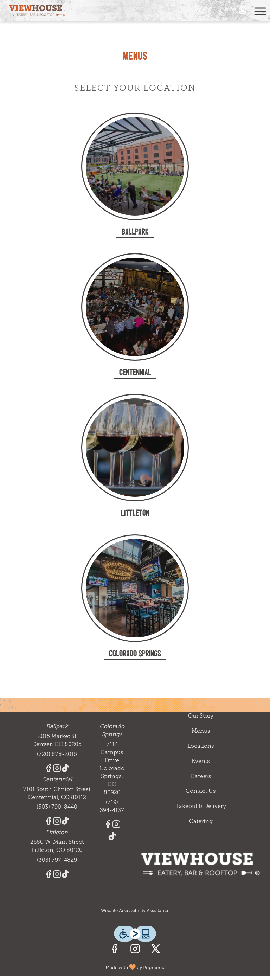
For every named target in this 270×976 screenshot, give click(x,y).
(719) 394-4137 (112, 806)
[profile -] (242, 10)
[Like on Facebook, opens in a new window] (114, 950)
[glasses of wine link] (135, 447)
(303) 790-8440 (57, 806)
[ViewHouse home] (37, 11)
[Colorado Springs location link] (135, 587)
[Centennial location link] (135, 306)
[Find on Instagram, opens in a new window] (135, 950)
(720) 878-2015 (57, 754)
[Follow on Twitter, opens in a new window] (155, 950)
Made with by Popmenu (85, 966)
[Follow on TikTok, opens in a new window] (65, 769)
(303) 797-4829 (57, 859)
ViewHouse (200, 864)
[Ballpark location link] (135, 165)
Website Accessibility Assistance (135, 910)
